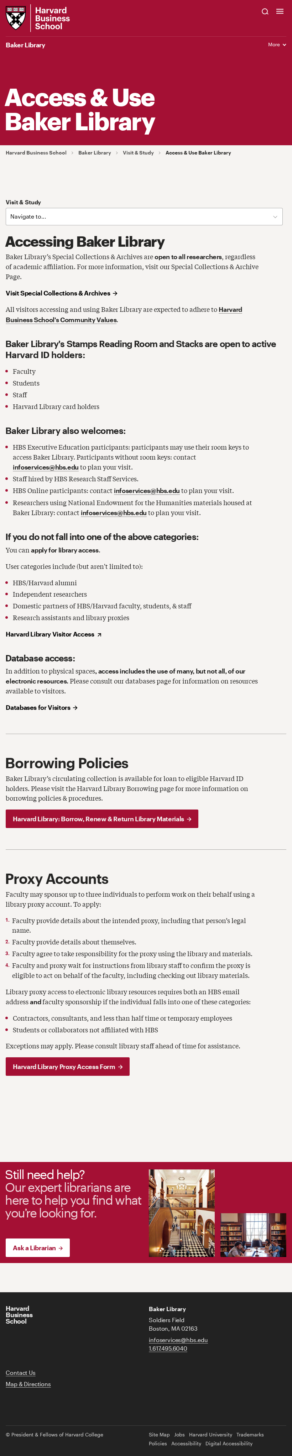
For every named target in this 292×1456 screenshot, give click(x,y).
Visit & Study (138, 153)
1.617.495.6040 (168, 1348)
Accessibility (186, 1443)
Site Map (159, 1434)
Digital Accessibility (228, 1443)
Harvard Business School (36, 153)
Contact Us (20, 1372)
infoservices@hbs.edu (46, 467)
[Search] (265, 11)
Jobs (179, 1434)
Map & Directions (28, 1384)
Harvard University (210, 1434)
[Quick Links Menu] (279, 11)
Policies (158, 1443)
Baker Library (25, 44)
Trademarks (250, 1434)
